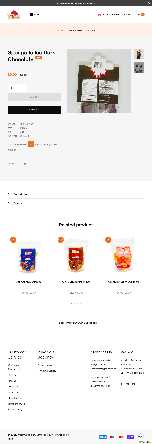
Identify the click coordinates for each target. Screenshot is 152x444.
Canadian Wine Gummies (123, 281)
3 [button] (77, 303)
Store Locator (15, 397)
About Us (13, 386)
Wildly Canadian (26, 434)
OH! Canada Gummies (76, 281)
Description (20, 194)
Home (60, 30)
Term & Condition (46, 370)
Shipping (12, 374)
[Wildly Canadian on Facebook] (122, 383)
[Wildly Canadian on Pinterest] (127, 383)
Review (18, 202)
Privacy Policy (44, 365)
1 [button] (71, 303)
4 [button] (80, 303)
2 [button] (74, 303)
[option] (28, 269)
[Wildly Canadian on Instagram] (133, 383)
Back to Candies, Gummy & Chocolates (77, 323)
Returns (12, 380)
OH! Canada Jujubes (28, 281)
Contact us (14, 392)
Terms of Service (16, 403)
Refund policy (15, 409)
